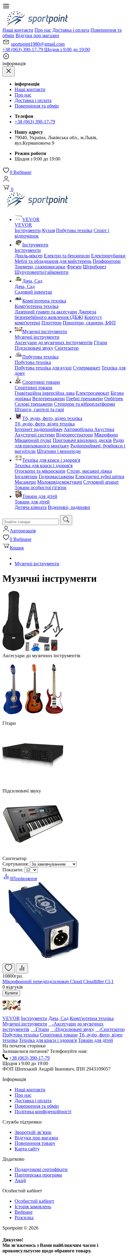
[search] (66, 520)
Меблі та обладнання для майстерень (53, 261)
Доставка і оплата (70, 30)
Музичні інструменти (44, 331)
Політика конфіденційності (43, 1111)
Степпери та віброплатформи (84, 404)
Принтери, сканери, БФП (89, 322)
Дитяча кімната (31, 507)
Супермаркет (86, 367)
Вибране (20, 172)
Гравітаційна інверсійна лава (45, 393)
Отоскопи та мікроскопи (40, 471)
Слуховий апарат (101, 482)
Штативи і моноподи (59, 451)
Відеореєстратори (74, 434)
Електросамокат (92, 393)
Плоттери (51, 322)
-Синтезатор (110, 1029)
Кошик (17, 547)
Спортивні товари (41, 382)
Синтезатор (67, 348)
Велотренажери (48, 398)
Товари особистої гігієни (40, 487)
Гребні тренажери (84, 398)
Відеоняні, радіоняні (69, 507)
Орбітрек (113, 398)
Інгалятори (26, 476)
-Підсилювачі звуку (72, 1029)
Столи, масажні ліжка (89, 471)
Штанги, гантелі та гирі (39, 409)
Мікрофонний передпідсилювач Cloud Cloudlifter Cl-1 (58, 981)
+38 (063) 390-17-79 (46, 49)
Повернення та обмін (37, 105)
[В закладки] (8, 968)
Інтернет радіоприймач (38, 429)
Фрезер (74, 266)
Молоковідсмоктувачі (59, 482)
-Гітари (39, 1029)
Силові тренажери (34, 404)
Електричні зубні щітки (99, 476)
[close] (8, 71)
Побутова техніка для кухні (43, 367)
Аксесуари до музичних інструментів (54, 342)
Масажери (25, 482)
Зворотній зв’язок (33, 1132)
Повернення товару (35, 1143)
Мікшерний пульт (33, 440)
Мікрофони (106, 434)
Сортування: (15, 863)
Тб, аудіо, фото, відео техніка (52, 418)
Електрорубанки (108, 255)
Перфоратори (107, 261)
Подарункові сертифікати (41, 1169)
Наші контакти (17, 30)
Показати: (12, 869)
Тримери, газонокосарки (40, 266)
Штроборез (94, 266)
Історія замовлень (33, 1206)
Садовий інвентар (33, 292)
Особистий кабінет (34, 1201)
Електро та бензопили (67, 255)
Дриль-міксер (29, 255)
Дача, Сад (32, 281)
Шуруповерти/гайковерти (42, 272)
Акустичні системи (35, 434)
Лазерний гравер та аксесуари (46, 311)
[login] (6, 180)
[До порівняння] (22, 968)
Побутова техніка (74, 230)
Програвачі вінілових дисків (82, 440)
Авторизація (23, 530)
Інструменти (28, 230)
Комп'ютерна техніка (44, 300)
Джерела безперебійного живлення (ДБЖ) (55, 314)
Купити (11, 993)
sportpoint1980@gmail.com (38, 44)
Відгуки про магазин (37, 35)
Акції (20, 1180)
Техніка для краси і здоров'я (51, 460)
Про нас (42, 30)
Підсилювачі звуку (34, 348)
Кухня (48, 230)
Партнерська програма (38, 1174)
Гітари (100, 342)
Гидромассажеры (56, 476)
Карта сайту (27, 1148)
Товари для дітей (39, 496)
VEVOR (31, 219)
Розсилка (24, 1217)
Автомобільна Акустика (89, 429)
